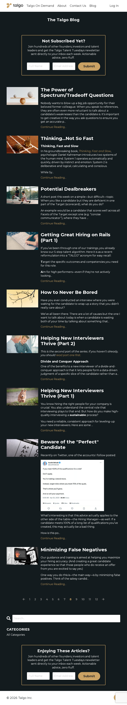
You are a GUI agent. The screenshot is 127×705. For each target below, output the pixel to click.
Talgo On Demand (40, 6)
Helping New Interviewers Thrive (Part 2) (72, 340)
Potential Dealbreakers (68, 189)
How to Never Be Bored (69, 292)
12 (96, 599)
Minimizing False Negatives (74, 549)
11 (90, 599)
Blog (92, 6)
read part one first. (68, 355)
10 (83, 599)
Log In (114, 6)
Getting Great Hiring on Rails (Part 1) (75, 237)
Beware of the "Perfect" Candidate (70, 444)
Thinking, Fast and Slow (95, 151)
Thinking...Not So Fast (67, 138)
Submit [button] (89, 66)
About (61, 6)
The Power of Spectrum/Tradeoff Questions (77, 92)
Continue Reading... (53, 127)
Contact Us (78, 6)
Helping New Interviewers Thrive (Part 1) (72, 393)
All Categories (16, 634)
